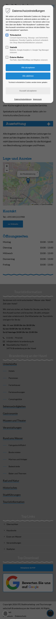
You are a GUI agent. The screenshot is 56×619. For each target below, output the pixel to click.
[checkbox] (7, 35)
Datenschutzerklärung (23, 99)
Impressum (37, 99)
